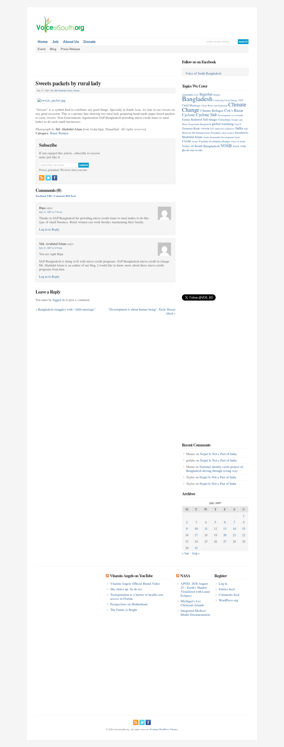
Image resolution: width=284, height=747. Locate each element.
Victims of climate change (214, 141)
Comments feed (229, 595)
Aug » (196, 553)
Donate (89, 42)
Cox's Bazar (233, 110)
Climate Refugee (211, 110)
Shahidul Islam (192, 137)
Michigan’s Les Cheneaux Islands (192, 603)
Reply (77, 90)
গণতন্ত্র (243, 146)
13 (224, 528)
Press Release (70, 49)
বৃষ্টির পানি (185, 150)
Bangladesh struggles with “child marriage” (67, 309)
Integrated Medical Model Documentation (195, 612)
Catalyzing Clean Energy (225, 100)
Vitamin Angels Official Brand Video (135, 583)
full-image (210, 119)
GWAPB (205, 128)
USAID (186, 141)
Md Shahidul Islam (63, 90)
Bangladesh (197, 98)
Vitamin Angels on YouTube (131, 576)
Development (224, 115)
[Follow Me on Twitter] (48, 177)
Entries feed (227, 589)
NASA (185, 576)
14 (234, 528)
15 (243, 528)
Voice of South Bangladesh (203, 73)
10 (196, 528)
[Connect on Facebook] (54, 177)
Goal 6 (238, 124)
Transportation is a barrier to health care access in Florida (136, 597)
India (239, 128)
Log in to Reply (49, 229)
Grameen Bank (191, 128)
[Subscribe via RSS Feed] (41, 177)
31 (196, 548)
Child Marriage (191, 105)
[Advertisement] (196, 22)
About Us (71, 42)
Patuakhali (216, 132)
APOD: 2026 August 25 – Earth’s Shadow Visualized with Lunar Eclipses (195, 589)
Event (41, 49)
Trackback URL (44, 196)
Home (43, 42)
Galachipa (224, 119)
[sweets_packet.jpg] (51, 99)
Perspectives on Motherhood (128, 604)
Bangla (216, 94)
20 (224, 535)
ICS (212, 128)
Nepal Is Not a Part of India (218, 454)
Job (55, 42)
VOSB (226, 145)
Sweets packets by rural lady (68, 83)
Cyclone (188, 114)
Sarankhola (241, 133)
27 (224, 541)
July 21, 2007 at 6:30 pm (50, 247)
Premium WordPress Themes (164, 729)
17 (196, 535)
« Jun (185, 553)
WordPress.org (228, 600)
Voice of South (238, 141)
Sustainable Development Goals (225, 137)
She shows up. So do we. (126, 589)
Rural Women (59, 133)
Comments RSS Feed (65, 196)
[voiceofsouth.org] (60, 32)
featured (196, 119)
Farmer (186, 119)
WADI (236, 146)
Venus (195, 141)
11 (205, 528)
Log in (223, 583)
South (206, 137)
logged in (59, 300)
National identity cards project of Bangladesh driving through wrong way (214, 469)
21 (234, 535)
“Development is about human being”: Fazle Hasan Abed (141, 311)
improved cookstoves (225, 128)
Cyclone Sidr (206, 114)
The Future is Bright (123, 610)
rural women (228, 132)
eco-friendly (237, 115)
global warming (223, 123)
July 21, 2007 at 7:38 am (50, 211)
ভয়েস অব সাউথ (196, 150)
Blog (53, 49)
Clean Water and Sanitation (214, 105)
